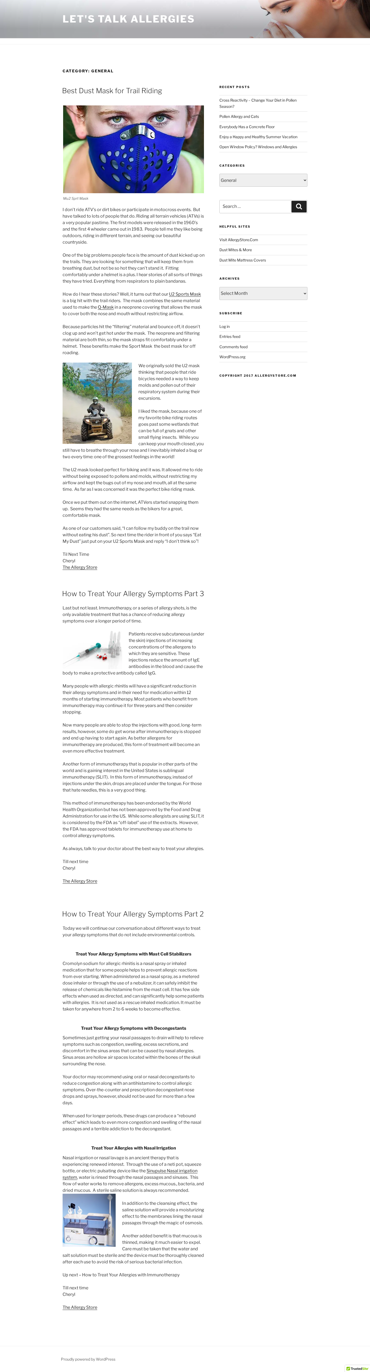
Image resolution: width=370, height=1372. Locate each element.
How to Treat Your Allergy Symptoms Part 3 (133, 593)
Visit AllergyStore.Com (238, 239)
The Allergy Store (80, 567)
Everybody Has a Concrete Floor (247, 126)
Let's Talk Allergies (129, 19)
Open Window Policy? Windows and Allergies (258, 146)
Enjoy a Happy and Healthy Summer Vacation (258, 136)
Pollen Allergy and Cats (239, 116)
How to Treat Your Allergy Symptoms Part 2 (133, 914)
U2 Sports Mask (185, 294)
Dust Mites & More (235, 249)
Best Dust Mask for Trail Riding (112, 90)
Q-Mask (106, 307)
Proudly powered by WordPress (88, 1359)
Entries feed (229, 336)
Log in (224, 326)
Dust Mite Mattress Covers (242, 260)
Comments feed (233, 346)
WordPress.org (232, 356)
